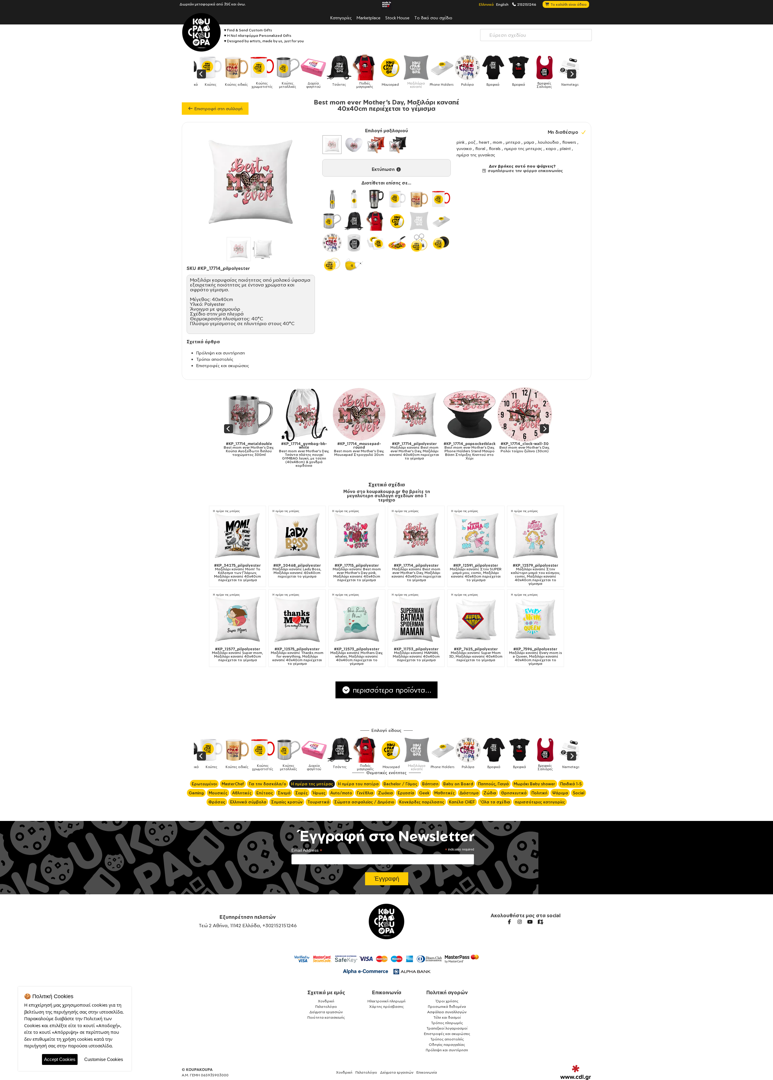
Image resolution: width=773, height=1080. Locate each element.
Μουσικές (218, 792)
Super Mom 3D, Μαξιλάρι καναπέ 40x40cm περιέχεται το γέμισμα (475, 654)
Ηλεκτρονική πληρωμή (386, 1001)
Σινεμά (284, 792)
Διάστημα (469, 792)
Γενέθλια (365, 792)
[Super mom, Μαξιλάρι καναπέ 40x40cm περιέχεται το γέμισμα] (237, 619)
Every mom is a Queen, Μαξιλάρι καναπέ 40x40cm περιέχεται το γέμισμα (535, 656)
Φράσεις (216, 802)
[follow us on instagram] (520, 922)
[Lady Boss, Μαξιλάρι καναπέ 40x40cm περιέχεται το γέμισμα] (297, 535)
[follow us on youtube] (530, 922)
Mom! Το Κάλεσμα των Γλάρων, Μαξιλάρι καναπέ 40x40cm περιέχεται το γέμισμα (237, 573)
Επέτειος (264, 792)
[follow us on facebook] (509, 922)
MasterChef (233, 783)
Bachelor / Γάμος (400, 783)
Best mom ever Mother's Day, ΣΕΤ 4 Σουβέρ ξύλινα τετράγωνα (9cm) (535, 451)
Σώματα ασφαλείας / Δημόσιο (364, 802)
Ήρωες (319, 792)
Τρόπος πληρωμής (447, 1023)
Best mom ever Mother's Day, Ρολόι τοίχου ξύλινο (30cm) (425, 447)
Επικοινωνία (386, 992)
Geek (424, 792)
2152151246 (526, 4)
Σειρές (301, 792)
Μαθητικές (444, 792)
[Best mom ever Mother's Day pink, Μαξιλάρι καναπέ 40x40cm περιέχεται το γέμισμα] (357, 535)
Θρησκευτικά (514, 792)
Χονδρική (326, 1001)
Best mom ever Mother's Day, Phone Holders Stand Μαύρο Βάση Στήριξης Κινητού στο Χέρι (370, 451)
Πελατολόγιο (326, 1006)
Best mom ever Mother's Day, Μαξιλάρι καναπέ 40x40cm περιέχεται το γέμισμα (314, 451)
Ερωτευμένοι (204, 783)
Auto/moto (341, 792)
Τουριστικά (318, 802)
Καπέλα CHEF (462, 802)
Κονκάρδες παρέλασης (421, 802)
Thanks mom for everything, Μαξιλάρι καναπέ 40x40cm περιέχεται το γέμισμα (297, 656)
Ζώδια (489, 792)
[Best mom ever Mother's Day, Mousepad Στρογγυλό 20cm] (259, 414)
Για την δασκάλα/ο (267, 783)
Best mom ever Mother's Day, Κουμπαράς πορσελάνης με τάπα (480, 449)
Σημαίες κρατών (287, 802)
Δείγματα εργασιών (326, 1012)
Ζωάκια (385, 792)
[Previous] (201, 74)
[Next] (571, 74)
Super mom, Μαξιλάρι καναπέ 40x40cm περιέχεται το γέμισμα (237, 654)
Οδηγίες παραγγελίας (447, 1044)
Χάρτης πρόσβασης (386, 1006)
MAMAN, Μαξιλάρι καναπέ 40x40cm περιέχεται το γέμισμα (416, 654)
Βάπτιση (430, 783)
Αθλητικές (242, 792)
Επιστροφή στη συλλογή (217, 108)
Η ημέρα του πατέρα (358, 783)
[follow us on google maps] (540, 922)
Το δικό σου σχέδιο (433, 17)
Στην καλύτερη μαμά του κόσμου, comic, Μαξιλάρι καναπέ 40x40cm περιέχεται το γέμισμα (535, 574)
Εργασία (406, 792)
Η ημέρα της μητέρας (226, 511)
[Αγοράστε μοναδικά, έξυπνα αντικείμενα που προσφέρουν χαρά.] (201, 32)
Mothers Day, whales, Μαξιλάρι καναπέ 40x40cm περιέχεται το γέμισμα (356, 656)
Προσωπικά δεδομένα (447, 1006)
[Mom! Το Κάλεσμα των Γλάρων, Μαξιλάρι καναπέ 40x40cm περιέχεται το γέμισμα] (237, 535)
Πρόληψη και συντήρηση (220, 352)
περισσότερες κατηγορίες (540, 802)
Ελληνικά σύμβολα (248, 802)
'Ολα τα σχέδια (495, 802)
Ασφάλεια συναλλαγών (447, 1012)
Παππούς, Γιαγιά (493, 783)
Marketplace (368, 17)
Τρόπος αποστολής (447, 1039)
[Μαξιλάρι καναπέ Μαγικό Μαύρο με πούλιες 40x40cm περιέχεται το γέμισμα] (397, 144)
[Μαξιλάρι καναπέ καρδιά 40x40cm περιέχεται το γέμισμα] (354, 144)
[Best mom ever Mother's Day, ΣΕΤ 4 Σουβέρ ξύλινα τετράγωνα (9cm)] (535, 414)
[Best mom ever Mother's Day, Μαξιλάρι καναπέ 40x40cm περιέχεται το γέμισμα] (314, 414)
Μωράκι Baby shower (534, 783)
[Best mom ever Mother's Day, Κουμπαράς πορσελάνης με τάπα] (480, 414)
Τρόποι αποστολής (214, 359)
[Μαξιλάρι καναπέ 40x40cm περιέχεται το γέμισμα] (331, 144)
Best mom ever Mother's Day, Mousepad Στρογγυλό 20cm (260, 449)
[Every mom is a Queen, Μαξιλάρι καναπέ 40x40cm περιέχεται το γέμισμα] (535, 619)
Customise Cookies (103, 1059)
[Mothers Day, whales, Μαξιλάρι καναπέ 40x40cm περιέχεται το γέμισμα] (357, 619)
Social (578, 792)
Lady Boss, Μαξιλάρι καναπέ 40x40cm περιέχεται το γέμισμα (297, 571)
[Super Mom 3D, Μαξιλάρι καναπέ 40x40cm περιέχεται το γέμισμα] (475, 619)
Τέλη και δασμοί (447, 1017)
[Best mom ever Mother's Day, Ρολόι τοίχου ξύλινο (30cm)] (425, 414)
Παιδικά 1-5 (571, 783)
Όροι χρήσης (447, 1001)
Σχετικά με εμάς (326, 992)
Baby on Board (458, 783)
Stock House (397, 17)
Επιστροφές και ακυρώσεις (222, 365)
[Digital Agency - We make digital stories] (575, 1072)
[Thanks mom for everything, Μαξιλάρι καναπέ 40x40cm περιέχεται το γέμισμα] (297, 619)
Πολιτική (539, 792)
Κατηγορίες (341, 17)
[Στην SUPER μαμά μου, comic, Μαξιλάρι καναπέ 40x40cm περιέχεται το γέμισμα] (475, 535)
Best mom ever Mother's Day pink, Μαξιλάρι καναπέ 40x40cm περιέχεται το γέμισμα (357, 573)
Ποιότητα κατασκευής (326, 1017)
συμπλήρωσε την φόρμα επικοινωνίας (524, 170)
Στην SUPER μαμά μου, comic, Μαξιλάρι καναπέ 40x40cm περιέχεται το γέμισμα (476, 573)
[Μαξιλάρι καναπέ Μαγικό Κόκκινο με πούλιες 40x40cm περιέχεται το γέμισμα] (375, 144)
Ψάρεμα (560, 792)
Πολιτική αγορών (447, 992)
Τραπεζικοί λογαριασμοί (446, 1028)
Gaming (196, 792)
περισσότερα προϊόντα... (391, 689)
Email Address (306, 850)
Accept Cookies (59, 1059)
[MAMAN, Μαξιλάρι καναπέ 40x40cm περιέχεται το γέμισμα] (416, 619)
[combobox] (536, 35)
